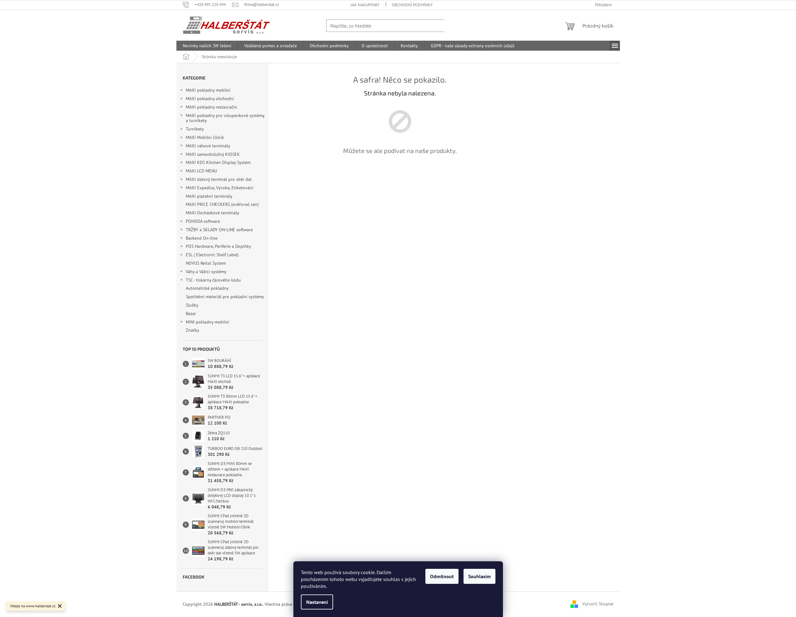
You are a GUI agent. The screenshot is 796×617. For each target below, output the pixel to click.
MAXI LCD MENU (201, 171)
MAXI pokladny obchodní (210, 98)
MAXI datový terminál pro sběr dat (219, 179)
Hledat (457, 25)
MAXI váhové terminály (208, 146)
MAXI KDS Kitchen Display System (218, 162)
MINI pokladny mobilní (207, 322)
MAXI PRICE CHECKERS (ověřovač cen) (222, 204)
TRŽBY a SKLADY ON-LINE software (219, 229)
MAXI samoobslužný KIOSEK (213, 154)
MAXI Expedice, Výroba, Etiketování (219, 188)
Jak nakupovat (365, 5)
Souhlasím (479, 576)
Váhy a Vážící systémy (206, 271)
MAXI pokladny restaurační (211, 107)
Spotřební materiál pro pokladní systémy (225, 296)
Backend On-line (201, 238)
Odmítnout (442, 576)
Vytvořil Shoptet (598, 604)
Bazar (191, 313)
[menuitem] (207, 46)
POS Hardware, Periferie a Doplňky (218, 246)
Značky (192, 330)
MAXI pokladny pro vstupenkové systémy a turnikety (225, 118)
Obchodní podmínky (412, 5)
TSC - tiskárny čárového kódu (213, 280)
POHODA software (203, 221)
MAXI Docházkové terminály (212, 213)
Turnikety (195, 129)
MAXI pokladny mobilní (208, 90)
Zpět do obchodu (400, 172)
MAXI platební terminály (209, 196)
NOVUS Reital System (206, 263)
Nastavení (317, 602)
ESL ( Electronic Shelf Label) (212, 255)
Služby (192, 305)
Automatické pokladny (207, 288)
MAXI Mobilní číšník (205, 137)
